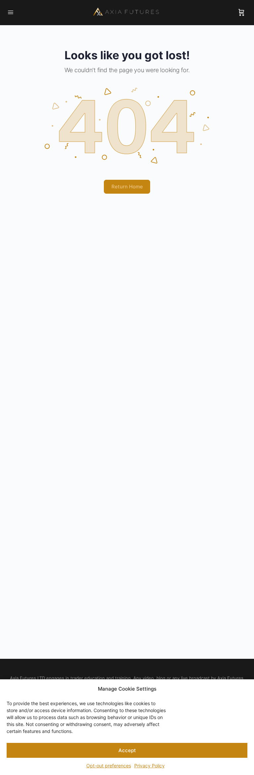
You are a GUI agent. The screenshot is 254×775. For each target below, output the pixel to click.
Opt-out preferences (108, 765)
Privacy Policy (149, 765)
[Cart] (241, 12)
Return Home (127, 186)
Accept (127, 750)
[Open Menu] (11, 12)
